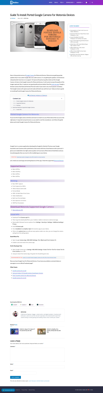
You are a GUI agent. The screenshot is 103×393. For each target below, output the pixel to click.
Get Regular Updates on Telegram (38, 95)
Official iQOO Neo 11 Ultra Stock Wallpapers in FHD (77, 48)
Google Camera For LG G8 (19, 270)
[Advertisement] (51, 9)
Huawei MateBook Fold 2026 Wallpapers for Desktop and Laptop (78, 38)
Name (12, 364)
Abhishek (13, 18)
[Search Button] (92, 2)
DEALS (56, 2)
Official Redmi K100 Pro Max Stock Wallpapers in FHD (78, 51)
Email (12, 370)
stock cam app (55, 84)
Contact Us (17, 389)
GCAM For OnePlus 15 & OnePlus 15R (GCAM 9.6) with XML (54, 330)
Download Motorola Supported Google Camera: (24, 107)
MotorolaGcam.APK (18, 210)
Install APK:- (19, 109)
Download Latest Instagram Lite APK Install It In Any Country (31, 157)
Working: (18, 105)
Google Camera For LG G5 (19, 278)
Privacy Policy (24, 389)
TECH (61, 2)
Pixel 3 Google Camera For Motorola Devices (24, 275)
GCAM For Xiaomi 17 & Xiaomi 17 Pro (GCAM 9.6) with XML (27, 329)
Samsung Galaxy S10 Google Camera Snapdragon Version (28, 273)
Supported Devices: (21, 103)
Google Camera (30, 75)
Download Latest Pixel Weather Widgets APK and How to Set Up (79, 55)
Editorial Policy (32, 389)
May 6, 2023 (20, 18)
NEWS (50, 2)
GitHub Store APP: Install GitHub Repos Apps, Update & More (79, 45)
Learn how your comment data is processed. (39, 381)
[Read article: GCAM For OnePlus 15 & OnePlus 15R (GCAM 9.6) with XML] (41, 331)
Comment (13, 346)
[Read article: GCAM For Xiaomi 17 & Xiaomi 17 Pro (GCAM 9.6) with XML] (14, 331)
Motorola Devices (58, 160)
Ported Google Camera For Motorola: (24, 101)
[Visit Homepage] (14, 2)
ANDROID (79, 2)
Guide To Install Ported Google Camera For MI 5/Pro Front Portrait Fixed (39, 257)
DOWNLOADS (69, 2)
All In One (26, 18)
